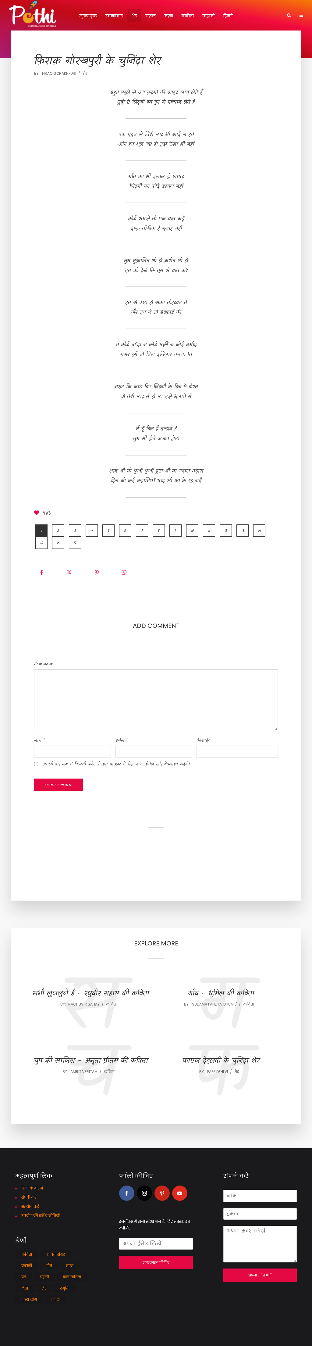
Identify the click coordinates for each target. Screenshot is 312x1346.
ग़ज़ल (150, 16)
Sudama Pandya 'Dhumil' (214, 1004)
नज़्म (168, 16)
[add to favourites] (37, 513)
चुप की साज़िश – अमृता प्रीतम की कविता (91, 1061)
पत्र (23, 1276)
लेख (24, 1288)
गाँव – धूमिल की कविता (221, 994)
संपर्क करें (29, 1197)
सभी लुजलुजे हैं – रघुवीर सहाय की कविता (90, 994)
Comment (43, 664)
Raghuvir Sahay (84, 1004)
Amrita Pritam (84, 1071)
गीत (49, 1265)
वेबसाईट (204, 740)
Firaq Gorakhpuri (59, 73)
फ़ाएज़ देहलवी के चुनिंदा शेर (221, 1061)
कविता (188, 16)
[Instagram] (144, 1193)
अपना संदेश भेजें (259, 1275)
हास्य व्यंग (29, 1299)
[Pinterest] (162, 1193)
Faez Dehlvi (217, 1071)
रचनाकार (114, 16)
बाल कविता (72, 1276)
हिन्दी (227, 16)
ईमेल (121, 740)
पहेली (44, 1276)
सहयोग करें (30, 1206)
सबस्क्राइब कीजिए (156, 1262)
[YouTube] (179, 1193)
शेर (134, 16)
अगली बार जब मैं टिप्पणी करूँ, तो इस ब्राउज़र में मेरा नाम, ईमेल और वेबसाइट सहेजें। (116, 764)
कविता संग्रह (55, 1254)
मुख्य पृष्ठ (88, 16)
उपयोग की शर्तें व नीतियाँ (40, 1215)
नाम (39, 740)
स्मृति (64, 1288)
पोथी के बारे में (32, 1188)
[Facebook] (126, 1193)
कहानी (208, 16)
